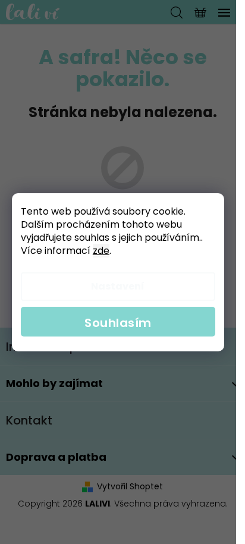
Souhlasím (118, 323)
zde (101, 250)
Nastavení (118, 286)
